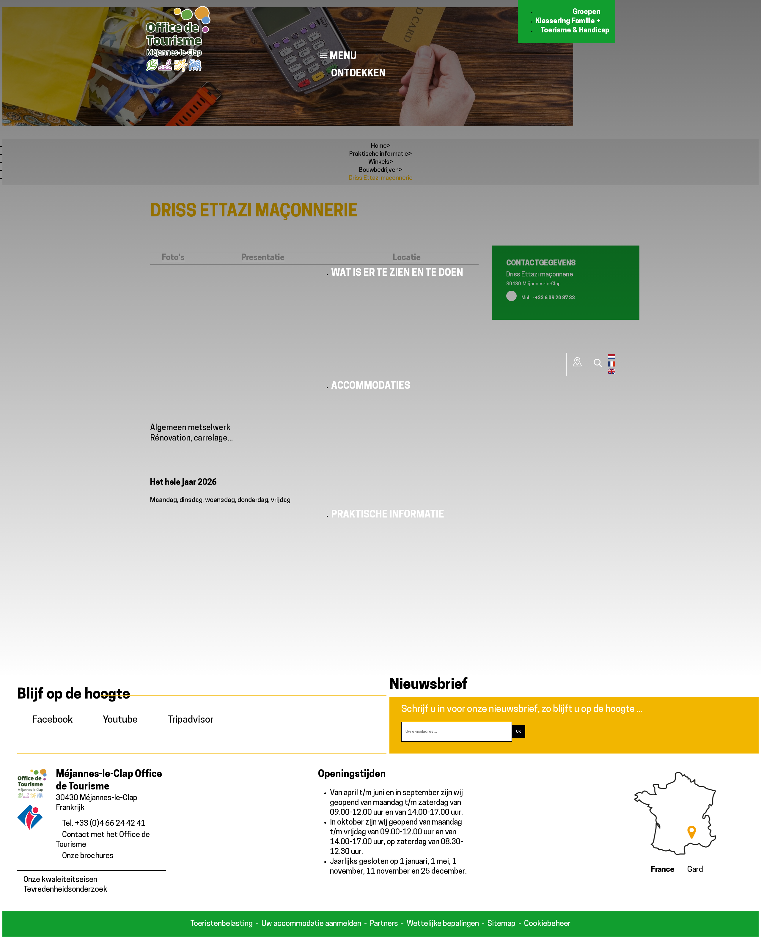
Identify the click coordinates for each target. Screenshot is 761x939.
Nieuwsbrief (428, 685)
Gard (695, 870)
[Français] (611, 365)
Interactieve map (578, 362)
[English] (611, 372)
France (662, 870)
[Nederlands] (611, 358)
